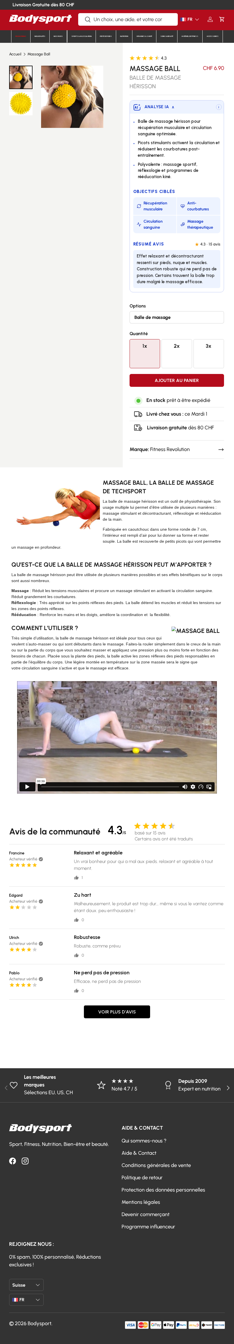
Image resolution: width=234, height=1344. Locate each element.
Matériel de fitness (189, 36)
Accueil (15, 54)
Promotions (20, 36)
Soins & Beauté (166, 36)
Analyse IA (159, 106)
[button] (222, 19)
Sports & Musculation (81, 36)
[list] (72, 97)
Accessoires (213, 36)
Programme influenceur (148, 1227)
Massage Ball (38, 54)
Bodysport (39, 1323)
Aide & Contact (139, 1153)
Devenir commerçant (146, 1214)
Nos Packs (58, 36)
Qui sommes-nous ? (144, 1141)
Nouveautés (40, 36)
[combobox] (128, 19)
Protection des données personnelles (163, 1190)
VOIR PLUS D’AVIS (117, 1012)
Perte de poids (106, 36)
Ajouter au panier (177, 380)
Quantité (139, 333)
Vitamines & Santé (144, 36)
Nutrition (124, 36)
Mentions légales (141, 1202)
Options (138, 306)
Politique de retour (142, 1177)
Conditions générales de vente (156, 1165)
